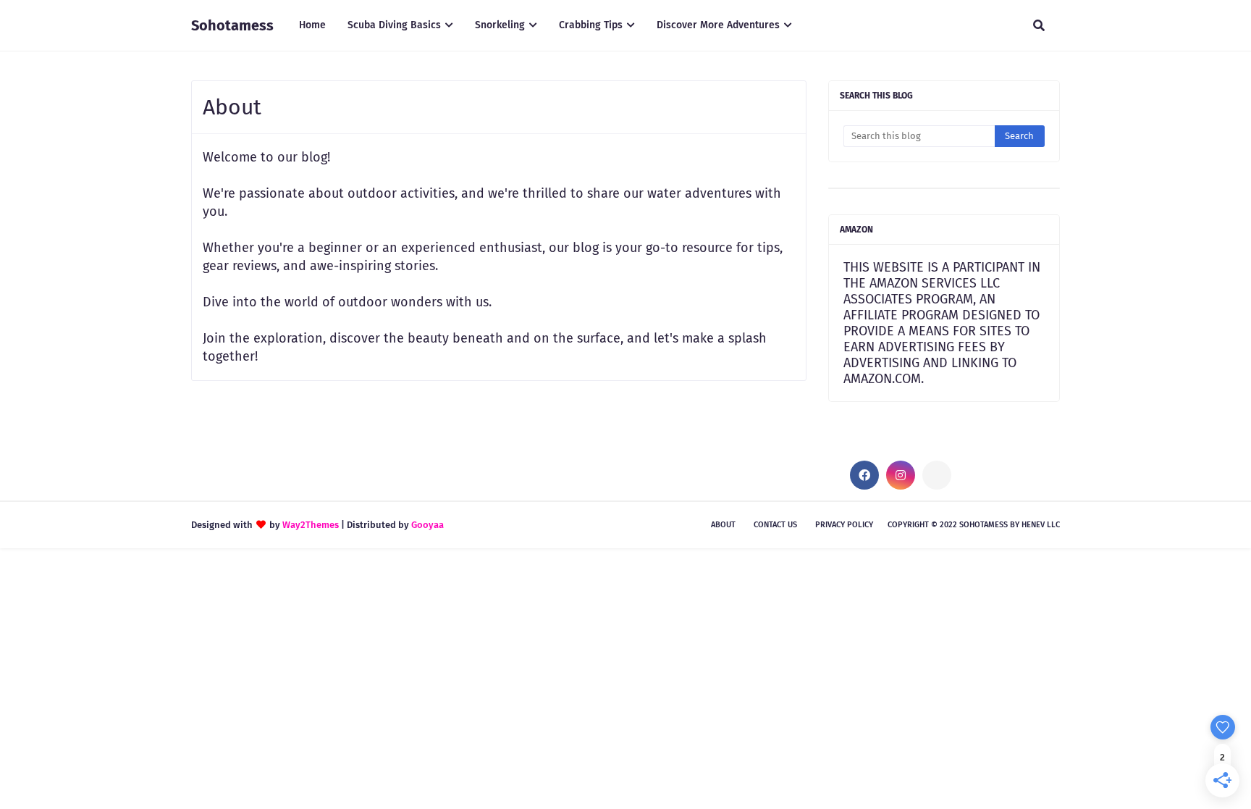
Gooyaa (427, 524)
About (723, 524)
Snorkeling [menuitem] (500, 25)
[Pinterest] (936, 475)
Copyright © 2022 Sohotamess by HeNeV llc (974, 524)
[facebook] (864, 475)
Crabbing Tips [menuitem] (591, 25)
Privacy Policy (844, 524)
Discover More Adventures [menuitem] (718, 25)
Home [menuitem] (312, 25)
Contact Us (775, 524)
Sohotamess (232, 25)
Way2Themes (310, 524)
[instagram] (900, 475)
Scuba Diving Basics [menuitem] (394, 25)
